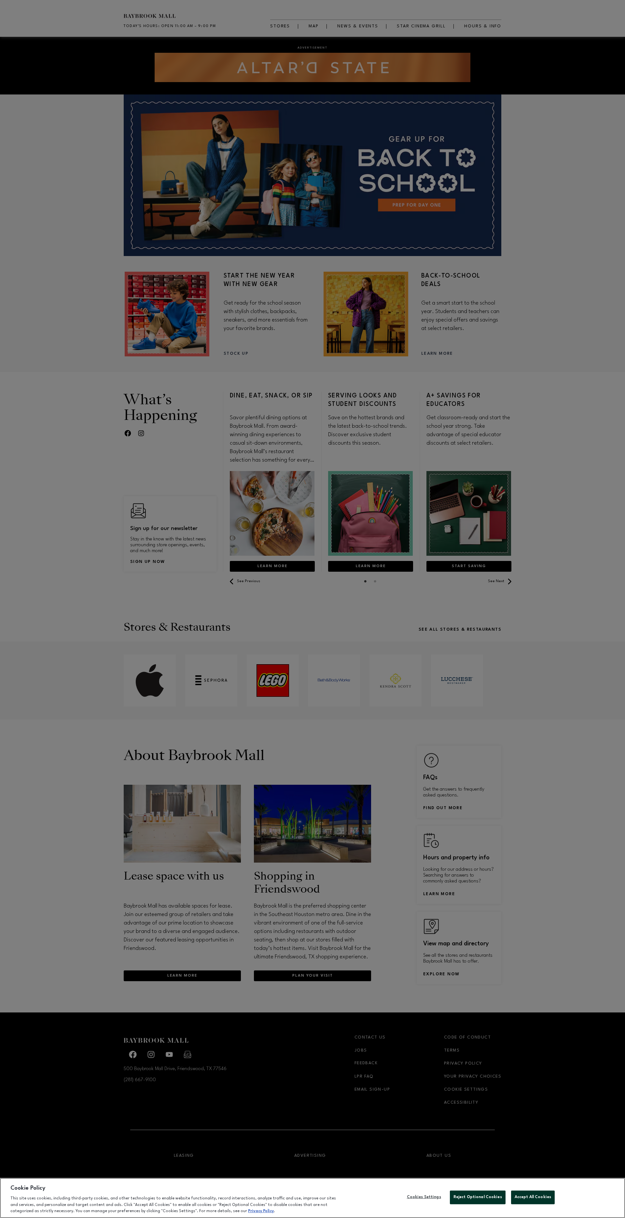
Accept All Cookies (533, 1197)
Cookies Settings (424, 1197)
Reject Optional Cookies (477, 1197)
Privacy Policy (261, 1211)
